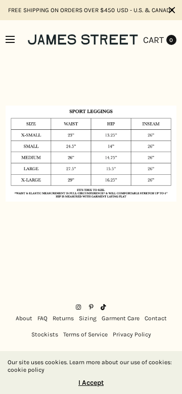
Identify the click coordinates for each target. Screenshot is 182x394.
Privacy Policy (132, 334)
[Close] (172, 10)
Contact (156, 318)
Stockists (44, 334)
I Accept (91, 382)
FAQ (42, 318)
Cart (153, 39)
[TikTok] (104, 307)
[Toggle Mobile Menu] (17, 40)
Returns (63, 318)
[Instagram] (78, 307)
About (24, 318)
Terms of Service (85, 334)
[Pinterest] (91, 307)
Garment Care (121, 318)
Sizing (88, 318)
